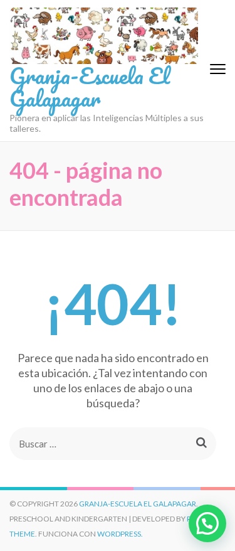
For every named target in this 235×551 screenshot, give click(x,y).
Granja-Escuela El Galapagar (89, 86)
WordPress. (120, 533)
